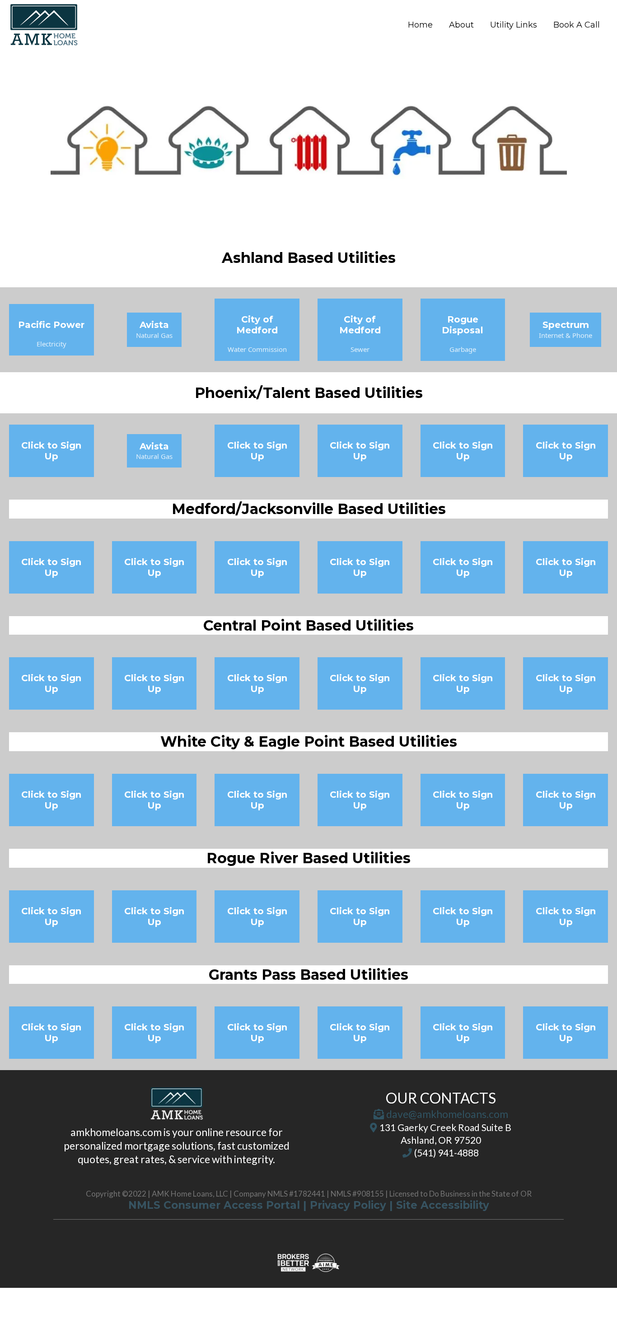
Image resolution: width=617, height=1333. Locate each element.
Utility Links (513, 25)
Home (420, 25)
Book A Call (576, 25)
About (461, 25)
